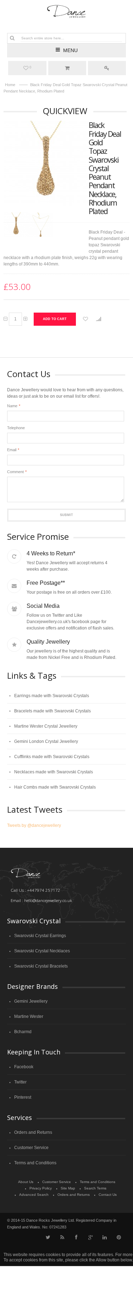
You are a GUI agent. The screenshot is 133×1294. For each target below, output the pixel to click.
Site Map (68, 1188)
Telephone (16, 428)
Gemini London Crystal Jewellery (46, 741)
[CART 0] (67, 68)
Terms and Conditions (35, 1162)
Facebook (23, 1066)
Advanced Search (34, 1195)
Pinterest (22, 1097)
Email (11, 450)
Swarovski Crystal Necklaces (42, 950)
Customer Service (31, 1147)
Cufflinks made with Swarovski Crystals (51, 756)
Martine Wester (28, 1016)
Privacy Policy (40, 1188)
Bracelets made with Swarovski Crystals (52, 710)
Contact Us (108, 1195)
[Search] (12, 38)
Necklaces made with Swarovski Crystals (53, 771)
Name (12, 406)
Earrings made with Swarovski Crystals (51, 695)
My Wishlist (30, 67)
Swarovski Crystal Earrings (40, 935)
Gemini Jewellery (31, 1001)
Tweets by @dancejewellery (34, 825)
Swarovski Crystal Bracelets (41, 966)
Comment (15, 472)
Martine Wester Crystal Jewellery (45, 726)
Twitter (20, 1082)
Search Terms (95, 1188)
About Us (25, 1182)
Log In (107, 68)
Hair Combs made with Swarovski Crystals (55, 787)
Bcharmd (23, 1031)
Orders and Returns (33, 1132)
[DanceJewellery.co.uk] (66, 11)
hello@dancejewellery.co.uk (48, 900)
